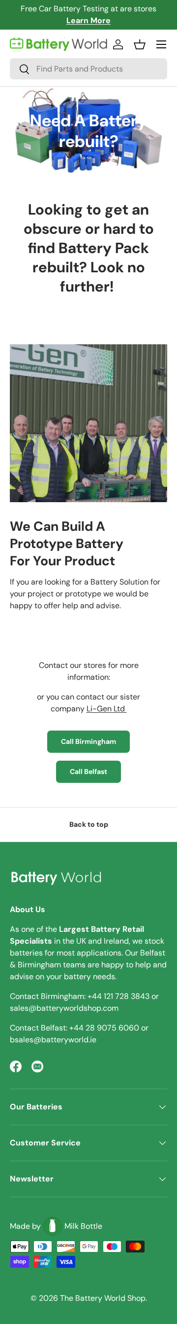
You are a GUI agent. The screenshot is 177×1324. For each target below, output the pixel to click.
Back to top (88, 824)
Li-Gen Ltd (107, 708)
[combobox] (88, 68)
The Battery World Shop (103, 1298)
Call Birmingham (88, 741)
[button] (139, 44)
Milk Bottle (83, 1226)
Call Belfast (88, 771)
